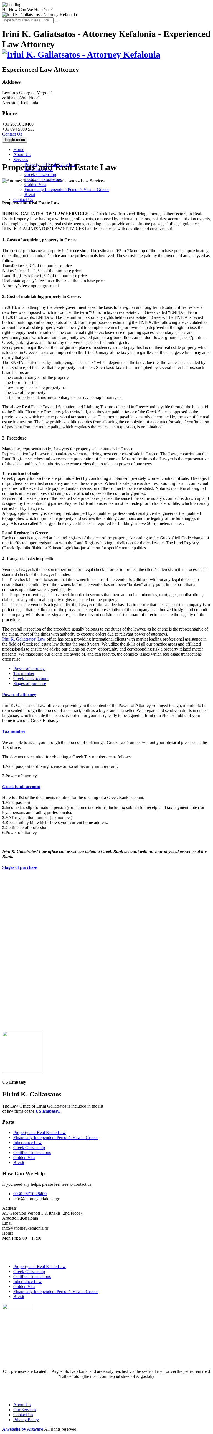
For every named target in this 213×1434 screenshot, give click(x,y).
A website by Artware (23, 1429)
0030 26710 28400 (30, 1193)
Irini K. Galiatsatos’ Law (23, 639)
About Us (22, 154)
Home (18, 149)
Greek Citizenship (40, 174)
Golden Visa (35, 184)
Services (20, 159)
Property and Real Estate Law (39, 1132)
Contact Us (12, 134)
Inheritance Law (27, 1142)
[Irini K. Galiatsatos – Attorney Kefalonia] (81, 54)
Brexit (29, 194)
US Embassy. (48, 1111)
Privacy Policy (26, 1419)
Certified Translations (32, 1152)
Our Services (24, 1409)
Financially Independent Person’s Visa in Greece (66, 189)
